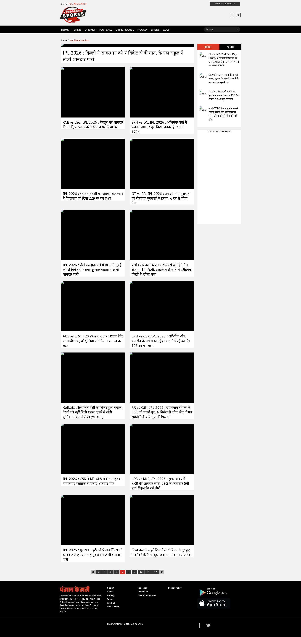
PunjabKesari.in (77, 4)
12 (155, 572)
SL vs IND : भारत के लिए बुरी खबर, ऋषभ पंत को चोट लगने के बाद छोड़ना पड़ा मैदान (224, 78)
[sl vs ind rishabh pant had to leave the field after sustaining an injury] (203, 76)
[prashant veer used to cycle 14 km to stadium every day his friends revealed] (140, 234)
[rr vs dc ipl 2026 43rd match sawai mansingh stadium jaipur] (72, 45)
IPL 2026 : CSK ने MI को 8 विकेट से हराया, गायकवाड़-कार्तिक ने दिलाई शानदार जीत (93, 481)
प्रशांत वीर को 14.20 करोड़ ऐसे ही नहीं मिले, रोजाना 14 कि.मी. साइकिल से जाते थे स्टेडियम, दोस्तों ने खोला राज (162, 269)
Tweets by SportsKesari (219, 131)
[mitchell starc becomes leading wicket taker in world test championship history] (203, 109)
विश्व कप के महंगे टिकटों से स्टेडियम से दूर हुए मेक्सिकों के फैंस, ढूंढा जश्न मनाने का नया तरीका (162, 552)
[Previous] (93, 572)
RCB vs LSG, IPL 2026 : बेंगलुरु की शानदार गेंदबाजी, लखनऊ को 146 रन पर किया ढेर (93, 124)
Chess (155, 29)
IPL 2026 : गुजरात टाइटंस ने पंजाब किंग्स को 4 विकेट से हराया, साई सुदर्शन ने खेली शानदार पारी (92, 555)
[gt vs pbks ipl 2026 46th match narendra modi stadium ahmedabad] (72, 520)
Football (105, 29)
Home (65, 29)
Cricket (90, 29)
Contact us (143, 591)
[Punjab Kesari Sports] (73, 16)
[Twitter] (238, 15)
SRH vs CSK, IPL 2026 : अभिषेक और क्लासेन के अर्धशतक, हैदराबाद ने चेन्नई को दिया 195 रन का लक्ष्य (162, 341)
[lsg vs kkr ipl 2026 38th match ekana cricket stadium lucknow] (140, 448)
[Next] (161, 572)
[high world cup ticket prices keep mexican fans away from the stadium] (140, 520)
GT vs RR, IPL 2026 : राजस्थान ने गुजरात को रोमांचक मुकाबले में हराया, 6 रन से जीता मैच (161, 198)
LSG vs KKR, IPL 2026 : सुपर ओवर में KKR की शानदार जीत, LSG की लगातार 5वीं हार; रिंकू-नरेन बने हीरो (160, 483)
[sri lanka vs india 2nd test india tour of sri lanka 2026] (203, 55)
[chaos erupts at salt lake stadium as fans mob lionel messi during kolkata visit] (72, 377)
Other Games (125, 29)
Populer (230, 46)
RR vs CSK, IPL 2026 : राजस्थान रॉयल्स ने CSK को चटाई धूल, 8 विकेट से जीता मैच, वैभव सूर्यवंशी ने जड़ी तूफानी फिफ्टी (162, 412)
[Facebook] (232, 15)
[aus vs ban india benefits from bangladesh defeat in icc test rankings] (203, 92)
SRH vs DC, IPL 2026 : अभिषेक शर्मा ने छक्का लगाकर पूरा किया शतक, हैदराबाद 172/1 (159, 127)
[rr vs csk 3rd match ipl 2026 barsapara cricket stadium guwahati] (140, 377)
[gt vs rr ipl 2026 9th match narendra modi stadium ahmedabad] (140, 163)
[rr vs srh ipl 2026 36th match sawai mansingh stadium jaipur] (72, 163)
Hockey (142, 29)
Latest (208, 46)
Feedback (142, 588)
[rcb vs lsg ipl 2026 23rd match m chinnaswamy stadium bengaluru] (72, 92)
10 (141, 572)
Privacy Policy (174, 588)
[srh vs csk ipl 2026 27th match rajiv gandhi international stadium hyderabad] (140, 306)
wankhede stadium (79, 40)
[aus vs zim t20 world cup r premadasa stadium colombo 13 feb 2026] (72, 306)
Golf (166, 29)
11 (148, 572)
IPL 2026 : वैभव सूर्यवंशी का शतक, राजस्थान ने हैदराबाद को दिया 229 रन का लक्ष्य (93, 196)
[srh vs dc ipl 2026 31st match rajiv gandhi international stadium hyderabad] (140, 92)
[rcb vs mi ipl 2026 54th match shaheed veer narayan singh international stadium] (72, 234)
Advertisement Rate (147, 595)
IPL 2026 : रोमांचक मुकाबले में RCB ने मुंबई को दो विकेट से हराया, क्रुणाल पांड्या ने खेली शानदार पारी (92, 269)
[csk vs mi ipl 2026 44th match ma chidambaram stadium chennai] (72, 448)
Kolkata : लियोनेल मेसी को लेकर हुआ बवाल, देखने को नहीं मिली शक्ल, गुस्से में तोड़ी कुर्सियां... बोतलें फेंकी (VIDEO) (92, 412)
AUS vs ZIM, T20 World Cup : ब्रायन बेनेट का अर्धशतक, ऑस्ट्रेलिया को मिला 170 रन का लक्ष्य (93, 341)
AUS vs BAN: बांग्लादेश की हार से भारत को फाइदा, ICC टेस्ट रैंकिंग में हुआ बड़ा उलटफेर (224, 95)
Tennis (77, 29)
